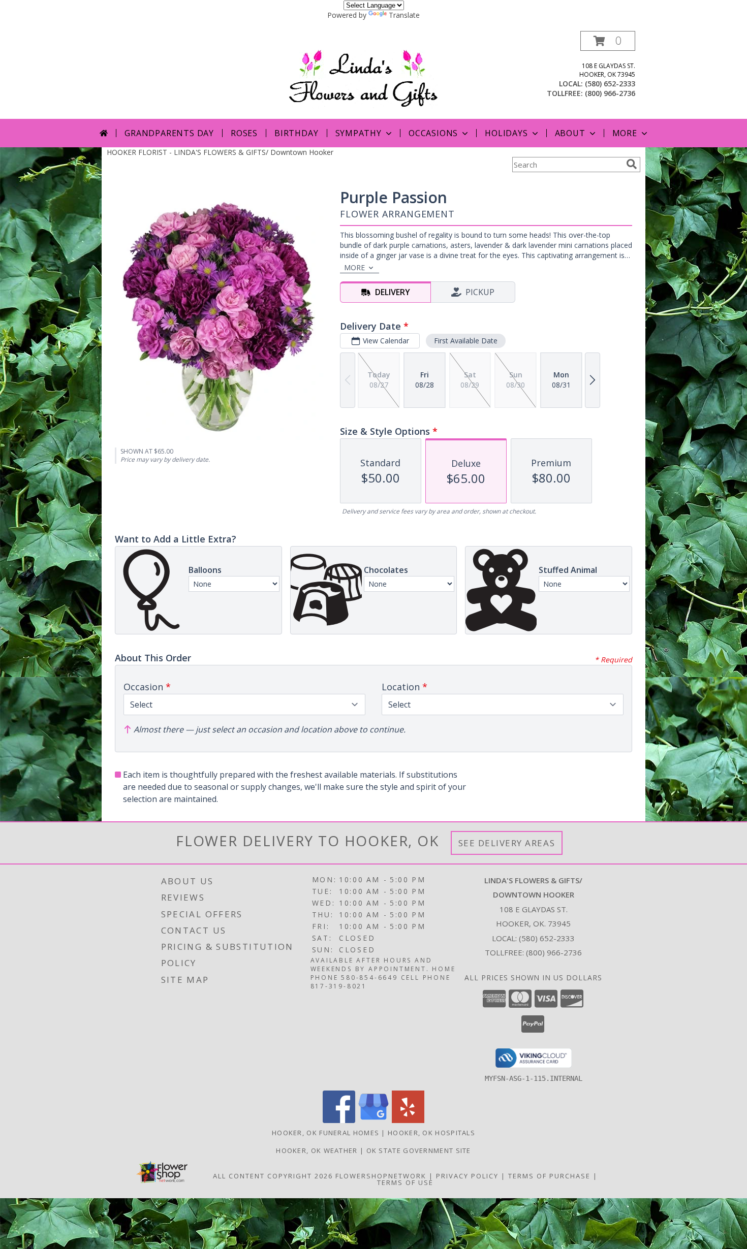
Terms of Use (405, 1182)
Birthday (296, 133)
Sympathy (358, 133)
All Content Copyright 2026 (273, 1175)
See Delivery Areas (506, 843)
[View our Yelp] (408, 1120)
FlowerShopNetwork (380, 1175)
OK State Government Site (418, 1150)
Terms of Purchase (549, 1175)
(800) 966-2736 (610, 93)
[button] (607, 41)
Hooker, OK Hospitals (431, 1132)
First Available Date (465, 340)
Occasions (433, 133)
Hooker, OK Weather (316, 1150)
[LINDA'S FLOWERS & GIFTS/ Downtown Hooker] (377, 75)
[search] (632, 164)
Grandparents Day (169, 133)
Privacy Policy (467, 1175)
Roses (244, 133)
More (624, 133)
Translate (404, 15)
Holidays (506, 133)
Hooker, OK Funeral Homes (325, 1132)
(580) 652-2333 (610, 83)
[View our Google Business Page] (373, 1120)
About (570, 133)
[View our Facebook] (339, 1120)
